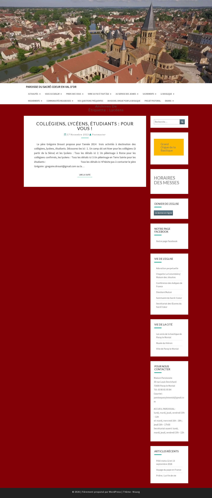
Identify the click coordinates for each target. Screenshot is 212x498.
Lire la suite (85, 174)
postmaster (99, 134)
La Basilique (166, 94)
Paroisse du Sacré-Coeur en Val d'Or (51, 87)
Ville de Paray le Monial (167, 348)
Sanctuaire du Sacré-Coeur (169, 297)
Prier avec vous (73, 94)
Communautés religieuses (59, 100)
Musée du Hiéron (164, 343)
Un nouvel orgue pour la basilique (123, 100)
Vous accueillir (52, 94)
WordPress (115, 491)
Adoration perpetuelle (167, 268)
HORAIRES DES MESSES (166, 180)
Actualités (33, 94)
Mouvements (34, 100)
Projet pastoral (153, 100)
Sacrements (148, 94)
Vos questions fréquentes (90, 100)
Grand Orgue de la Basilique (168, 147)
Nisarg (136, 491)
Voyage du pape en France (168, 469)
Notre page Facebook (166, 241)
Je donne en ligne (163, 212)
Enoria (168, 100)
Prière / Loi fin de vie (166, 475)
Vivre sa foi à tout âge (98, 94)
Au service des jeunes (126, 94)
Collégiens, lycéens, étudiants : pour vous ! (85, 126)
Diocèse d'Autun (164, 292)
